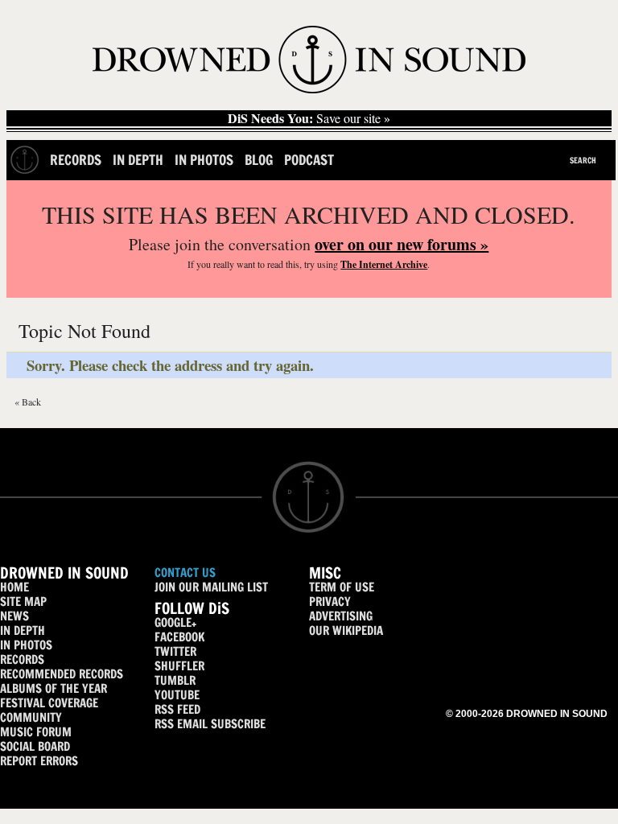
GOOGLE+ (175, 622)
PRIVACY (330, 601)
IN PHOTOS (26, 645)
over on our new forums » (401, 244)
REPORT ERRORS (39, 760)
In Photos (204, 160)
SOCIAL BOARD (35, 746)
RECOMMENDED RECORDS (61, 673)
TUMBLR (175, 680)
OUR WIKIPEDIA (346, 630)
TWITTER (175, 651)
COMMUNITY (31, 717)
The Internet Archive (383, 264)
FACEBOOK (179, 636)
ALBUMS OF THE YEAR (53, 688)
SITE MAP (23, 601)
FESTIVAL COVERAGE (49, 702)
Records (75, 160)
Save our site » (309, 118)
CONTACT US (185, 572)
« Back (27, 401)
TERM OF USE (341, 587)
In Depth (138, 160)
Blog (259, 160)
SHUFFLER (179, 665)
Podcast (309, 160)
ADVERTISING (341, 616)
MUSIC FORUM (36, 731)
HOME (14, 587)
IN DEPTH (22, 630)
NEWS (14, 616)
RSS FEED (177, 709)
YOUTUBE (177, 694)
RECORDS (22, 659)
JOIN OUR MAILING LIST (211, 587)
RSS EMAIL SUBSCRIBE (210, 723)
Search (583, 160)
